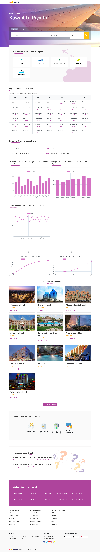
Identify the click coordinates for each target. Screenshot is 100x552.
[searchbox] (20, 35)
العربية (88, 2)
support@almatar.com (48, 538)
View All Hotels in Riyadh (50, 404)
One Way (14, 29)
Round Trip (22, 29)
